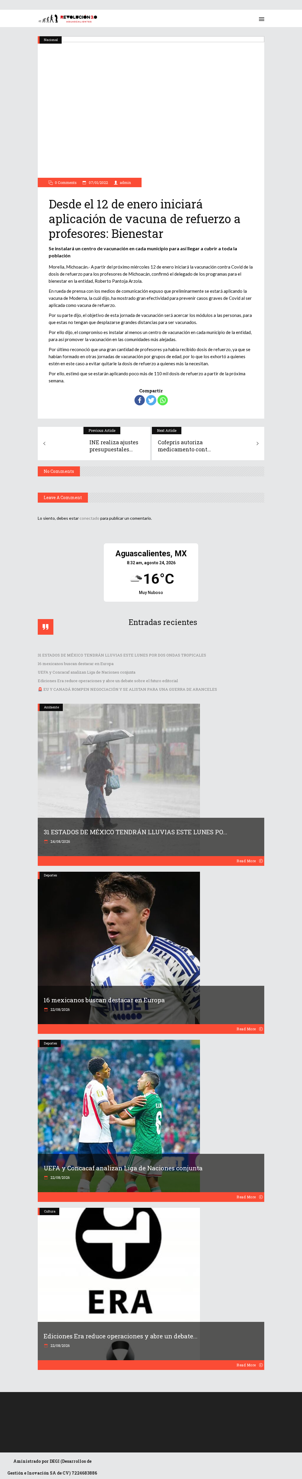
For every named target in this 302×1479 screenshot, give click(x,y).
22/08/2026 (60, 1009)
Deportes (50, 875)
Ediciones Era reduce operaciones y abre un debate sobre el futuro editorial (108, 680)
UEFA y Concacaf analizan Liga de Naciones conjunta (86, 672)
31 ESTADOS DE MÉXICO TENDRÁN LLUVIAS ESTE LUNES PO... (135, 832)
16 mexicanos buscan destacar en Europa (76, 663)
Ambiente (51, 707)
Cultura (49, 1211)
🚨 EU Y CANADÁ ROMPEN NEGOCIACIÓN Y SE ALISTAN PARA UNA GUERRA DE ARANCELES (127, 689)
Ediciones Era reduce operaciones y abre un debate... (121, 1336)
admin (125, 182)
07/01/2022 (98, 182)
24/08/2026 (60, 841)
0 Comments (66, 182)
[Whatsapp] (162, 400)
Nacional (51, 39)
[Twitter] (151, 400)
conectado (89, 518)
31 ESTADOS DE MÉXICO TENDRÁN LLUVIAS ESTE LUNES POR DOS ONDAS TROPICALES (122, 655)
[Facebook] (139, 400)
